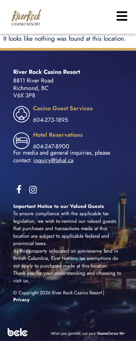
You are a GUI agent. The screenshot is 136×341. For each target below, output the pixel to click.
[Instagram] (33, 189)
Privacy (21, 299)
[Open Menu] (121, 16)
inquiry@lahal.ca (53, 160)
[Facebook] (19, 189)
